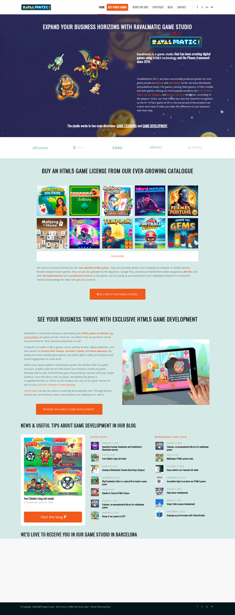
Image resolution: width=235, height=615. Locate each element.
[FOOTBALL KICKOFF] (151, 234)
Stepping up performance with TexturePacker (186, 515)
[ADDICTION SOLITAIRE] (85, 202)
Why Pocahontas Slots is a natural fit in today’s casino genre (124, 483)
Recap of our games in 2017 (113, 516)
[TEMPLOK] (118, 234)
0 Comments (30, 502)
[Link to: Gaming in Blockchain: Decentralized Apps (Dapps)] (95, 469)
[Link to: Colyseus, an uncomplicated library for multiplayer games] (95, 503)
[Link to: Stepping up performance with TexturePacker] (159, 514)
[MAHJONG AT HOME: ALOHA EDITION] (118, 202)
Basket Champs (175, 94)
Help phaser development (177, 492)
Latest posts (98, 436)
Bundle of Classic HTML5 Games (115, 493)
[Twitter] (211, 7)
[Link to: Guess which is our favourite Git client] (159, 469)
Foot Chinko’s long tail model (114, 458)
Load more (117, 256)
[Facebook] (197, 7)
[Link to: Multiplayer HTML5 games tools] (159, 458)
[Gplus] (202, 7)
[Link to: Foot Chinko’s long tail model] (95, 458)
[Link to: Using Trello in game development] (159, 503)
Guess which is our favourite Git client (182, 470)
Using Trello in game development (181, 504)
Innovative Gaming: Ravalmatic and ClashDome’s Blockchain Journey (122, 448)
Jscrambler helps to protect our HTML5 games (186, 481)
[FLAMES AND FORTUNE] (184, 202)
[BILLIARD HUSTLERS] (151, 202)
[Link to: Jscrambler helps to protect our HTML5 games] (159, 480)
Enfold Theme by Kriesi (100, 607)
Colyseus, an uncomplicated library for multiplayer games (123, 506)
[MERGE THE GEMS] (184, 234)
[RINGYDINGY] (85, 234)
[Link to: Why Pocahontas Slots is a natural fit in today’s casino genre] (95, 480)
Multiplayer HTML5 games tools (180, 458)
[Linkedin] (207, 7)
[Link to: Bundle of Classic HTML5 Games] (95, 492)
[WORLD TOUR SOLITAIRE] (53, 202)
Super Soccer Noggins (149, 94)
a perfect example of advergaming (56, 384)
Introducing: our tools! (171, 436)
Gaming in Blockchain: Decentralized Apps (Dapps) (49, 498)
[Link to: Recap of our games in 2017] (95, 515)
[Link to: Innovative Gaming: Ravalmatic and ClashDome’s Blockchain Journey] (95, 446)
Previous (129, 372)
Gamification (31, 390)
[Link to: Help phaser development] (159, 492)
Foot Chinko (204, 90)
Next (202, 372)
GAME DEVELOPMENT (155, 125)
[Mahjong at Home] (53, 234)
